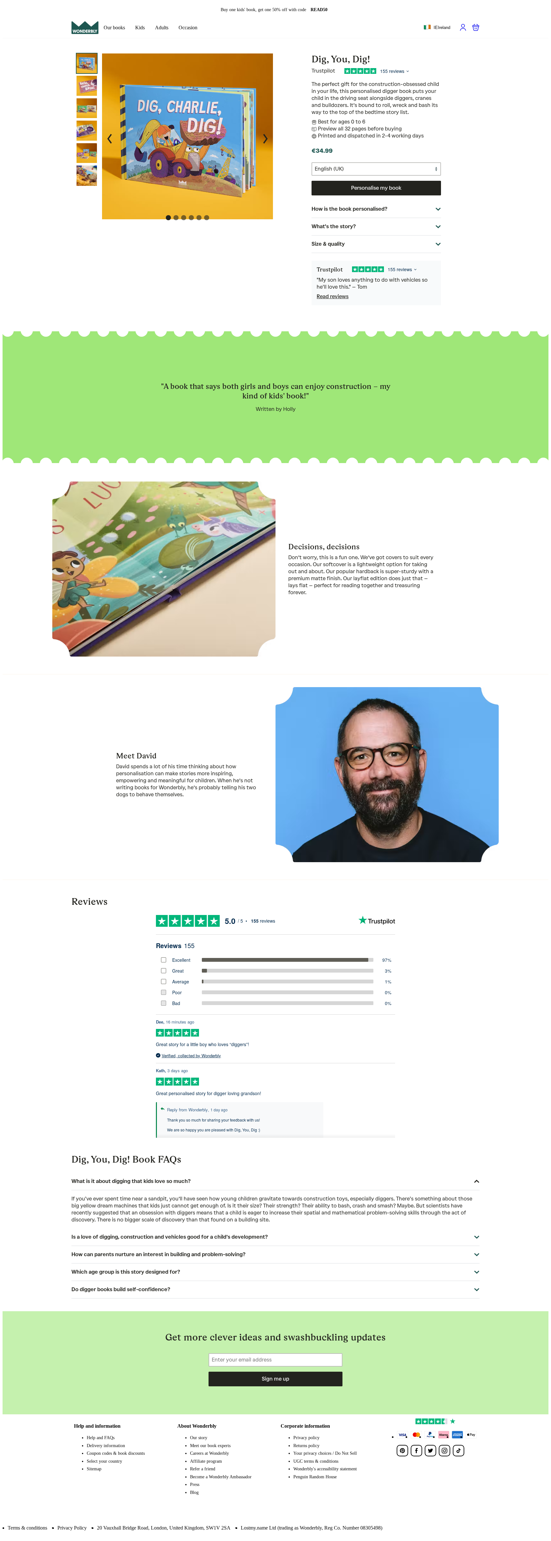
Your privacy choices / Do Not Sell (325, 1453)
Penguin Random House (315, 1476)
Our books (114, 27)
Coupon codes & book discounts (116, 1453)
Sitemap (94, 1469)
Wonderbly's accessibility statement (325, 1469)
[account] (463, 27)
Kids (140, 27)
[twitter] (430, 1450)
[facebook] (416, 1450)
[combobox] (437, 27)
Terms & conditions (27, 1527)
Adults (161, 27)
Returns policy (306, 1445)
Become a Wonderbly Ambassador (221, 1476)
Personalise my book (376, 188)
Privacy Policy (72, 1527)
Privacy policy (306, 1437)
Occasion (188, 27)
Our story (198, 1437)
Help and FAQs (100, 1437)
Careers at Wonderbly (209, 1453)
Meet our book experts (210, 1445)
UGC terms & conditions (315, 1461)
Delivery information (106, 1445)
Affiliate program (206, 1461)
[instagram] (444, 1450)
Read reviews (333, 296)
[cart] (476, 27)
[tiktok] (458, 1450)
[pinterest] (402, 1450)
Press (194, 1484)
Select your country (104, 1461)
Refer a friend (202, 1469)
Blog (194, 1492)
